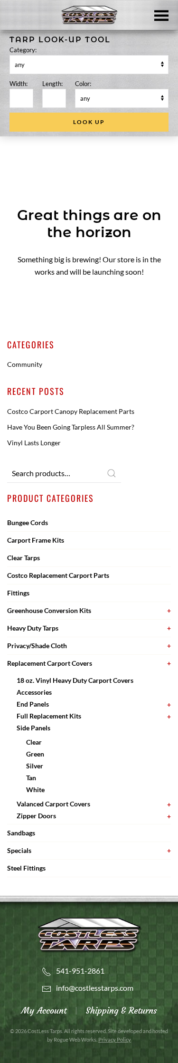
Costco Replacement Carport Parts (58, 575)
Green (35, 754)
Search (111, 473)
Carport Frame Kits (35, 540)
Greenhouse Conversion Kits (49, 610)
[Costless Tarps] (89, 934)
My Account (43, 1010)
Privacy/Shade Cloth (37, 646)
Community (24, 364)
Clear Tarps (23, 558)
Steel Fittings (26, 868)
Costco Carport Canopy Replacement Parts (70, 411)
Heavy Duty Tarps (32, 628)
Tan (31, 778)
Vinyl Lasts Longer (34, 443)
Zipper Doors (36, 816)
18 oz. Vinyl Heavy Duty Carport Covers (75, 680)
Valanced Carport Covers (53, 804)
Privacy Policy (114, 1039)
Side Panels (33, 728)
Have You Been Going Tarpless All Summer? (70, 427)
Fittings (18, 593)
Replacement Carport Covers (49, 663)
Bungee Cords (27, 522)
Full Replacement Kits (49, 716)
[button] (161, 15)
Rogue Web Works (75, 1039)
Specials (19, 850)
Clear (34, 742)
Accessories (34, 692)
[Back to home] (89, 15)
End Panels (33, 704)
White (35, 789)
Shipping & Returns (121, 1010)
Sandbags (21, 833)
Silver (34, 766)
